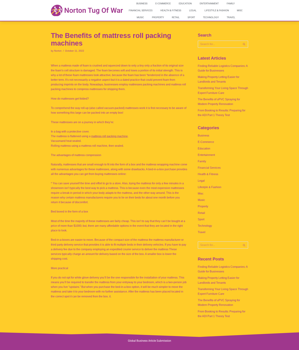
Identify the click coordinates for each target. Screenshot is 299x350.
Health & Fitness (170, 10)
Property (158, 17)
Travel (231, 17)
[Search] (244, 44)
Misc (240, 10)
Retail (176, 17)
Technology (211, 17)
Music (140, 17)
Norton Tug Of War (93, 10)
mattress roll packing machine (109, 136)
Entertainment (209, 3)
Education (185, 3)
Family (231, 3)
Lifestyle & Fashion (217, 10)
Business (141, 3)
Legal (193, 10)
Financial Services (140, 10)
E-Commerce (163, 3)
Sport (191, 17)
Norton (58, 50)
